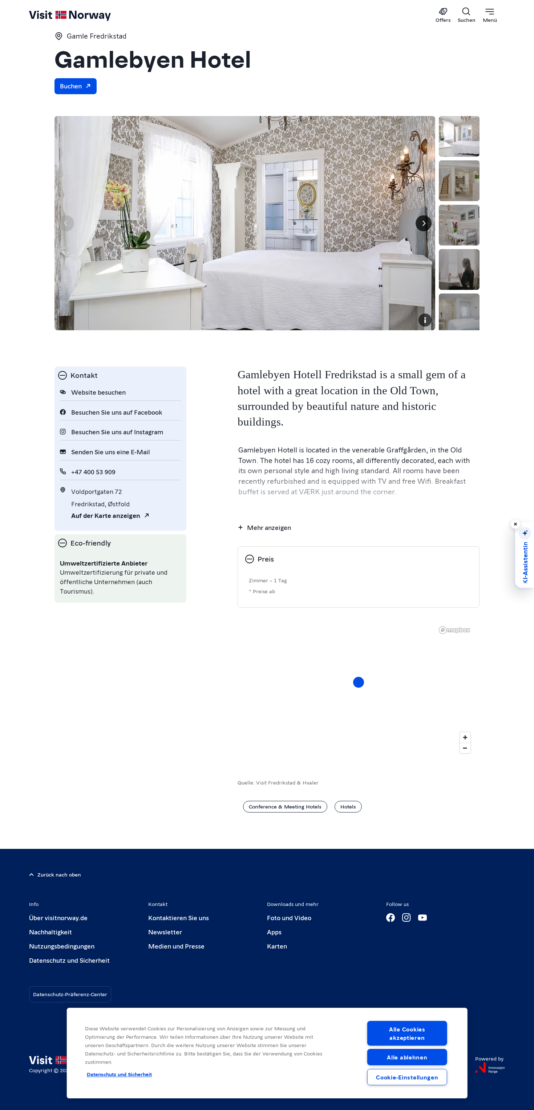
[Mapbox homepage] (454, 630)
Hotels (348, 806)
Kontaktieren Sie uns (178, 917)
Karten (277, 946)
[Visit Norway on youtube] (422, 917)
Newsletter (165, 931)
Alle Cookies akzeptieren (407, 1033)
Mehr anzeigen (269, 527)
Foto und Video (289, 917)
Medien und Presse (176, 946)
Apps (274, 931)
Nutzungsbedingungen (61, 946)
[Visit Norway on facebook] (390, 917)
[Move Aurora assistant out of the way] (515, 524)
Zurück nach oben (59, 874)
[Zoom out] (465, 748)
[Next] (424, 223)
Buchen (71, 85)
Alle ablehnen (407, 1057)
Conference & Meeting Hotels (285, 806)
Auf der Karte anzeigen (105, 515)
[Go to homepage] (82, 15)
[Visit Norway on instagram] (406, 917)
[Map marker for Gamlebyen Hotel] (358, 682)
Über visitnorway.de (58, 917)
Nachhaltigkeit (50, 931)
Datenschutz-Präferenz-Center (70, 994)
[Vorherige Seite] (66, 223)
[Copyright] (425, 320)
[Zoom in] (465, 737)
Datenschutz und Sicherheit (69, 960)
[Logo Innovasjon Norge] (490, 1067)
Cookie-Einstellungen (407, 1077)
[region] (358, 689)
